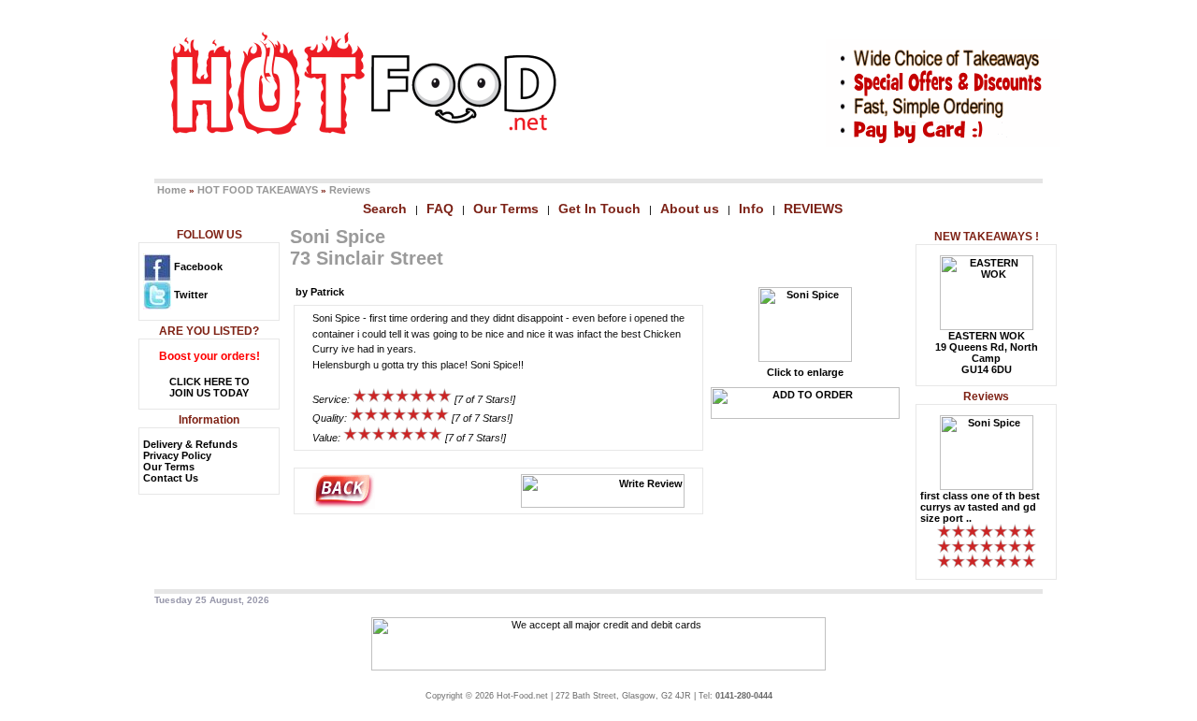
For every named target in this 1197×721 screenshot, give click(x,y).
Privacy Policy (177, 455)
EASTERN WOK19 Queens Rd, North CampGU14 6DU (986, 352)
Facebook (197, 266)
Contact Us (170, 477)
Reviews (349, 189)
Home (171, 189)
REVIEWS (813, 208)
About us (689, 208)
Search (385, 208)
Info (751, 208)
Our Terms (506, 208)
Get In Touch (599, 208)
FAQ (440, 208)
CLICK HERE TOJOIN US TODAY (209, 387)
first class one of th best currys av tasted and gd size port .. (980, 507)
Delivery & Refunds (190, 444)
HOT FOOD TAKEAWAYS (257, 189)
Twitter (189, 294)
